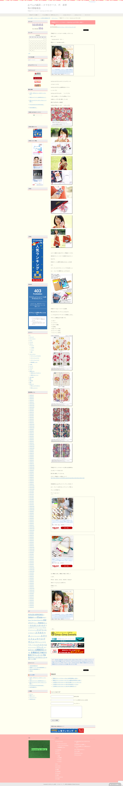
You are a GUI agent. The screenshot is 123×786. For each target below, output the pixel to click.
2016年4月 (32, 520)
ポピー (69, 662)
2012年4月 (32, 602)
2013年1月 (32, 586)
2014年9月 (32, 552)
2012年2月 (32, 605)
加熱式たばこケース (34, 375)
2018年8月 (32, 472)
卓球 (31, 352)
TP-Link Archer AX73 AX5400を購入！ (37, 104)
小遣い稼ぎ (32, 377)
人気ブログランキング (38, 75)
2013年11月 (32, 569)
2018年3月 (32, 480)
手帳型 (81, 662)
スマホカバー (31, 633)
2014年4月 (32, 561)
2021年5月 (32, 415)
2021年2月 (32, 420)
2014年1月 (32, 566)
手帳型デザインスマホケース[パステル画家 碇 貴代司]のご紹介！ (67, 680)
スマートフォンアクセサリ (36, 355)
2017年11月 (32, 487)
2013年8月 (32, 574)
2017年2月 (32, 502)
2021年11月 (32, 405)
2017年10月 (32, 489)
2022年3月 (32, 398)
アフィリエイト (33, 338)
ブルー (44, 647)
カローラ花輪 (58, 661)
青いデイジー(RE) (73, 664)
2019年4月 (32, 458)
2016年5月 (32, 518)
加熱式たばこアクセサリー (36, 372)
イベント (37, 627)
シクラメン (67, 661)
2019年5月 (32, 456)
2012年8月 (32, 595)
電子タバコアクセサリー (35, 385)
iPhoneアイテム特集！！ (34, 14)
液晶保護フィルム (34, 362)
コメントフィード (33, 697)
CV (43, 614)
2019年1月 (32, 463)
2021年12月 (32, 403)
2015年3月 (32, 542)
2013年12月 (32, 567)
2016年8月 (32, 513)
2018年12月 (32, 465)
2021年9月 (32, 408)
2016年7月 (32, 514)
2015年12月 (32, 526)
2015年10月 (32, 530)
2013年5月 (32, 579)
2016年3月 (32, 521)
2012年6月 (32, 598)
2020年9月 (32, 429)
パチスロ (31, 367)
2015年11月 (32, 528)
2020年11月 (32, 425)
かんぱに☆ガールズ (37, 625)
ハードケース (41, 645)
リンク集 (77, 751)
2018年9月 (32, 470)
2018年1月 (32, 484)
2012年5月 (32, 600)
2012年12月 (32, 588)
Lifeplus (31, 670)
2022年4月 (32, 396)
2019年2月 (32, 461)
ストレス (31, 342)
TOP (39, 18)
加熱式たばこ (32, 371)
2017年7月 (32, 494)
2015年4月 (32, 540)
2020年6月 (32, 434)
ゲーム (31, 340)
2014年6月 (32, 557)
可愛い (29, 652)
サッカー (32, 345)
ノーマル (33, 645)
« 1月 (29, 53)
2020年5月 (32, 436)
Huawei (35, 617)
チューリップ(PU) (59, 662)
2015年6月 (32, 537)
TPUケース (36, 623)
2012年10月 (32, 591)
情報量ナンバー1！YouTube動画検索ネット (38, 667)
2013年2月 (32, 584)
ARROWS (61, 659)
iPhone (77, 659)
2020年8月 (32, 431)
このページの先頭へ (115, 784)
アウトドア (32, 337)
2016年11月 (32, 508)
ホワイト (31, 650)
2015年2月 (32, 543)
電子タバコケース (34, 387)
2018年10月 (32, 468)
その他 (31, 364)
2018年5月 (32, 477)
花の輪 (66, 664)
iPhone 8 (35, 620)
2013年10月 (32, 571)
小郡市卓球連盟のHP (34, 665)
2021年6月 (32, 414)
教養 (30, 378)
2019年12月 (32, 444)
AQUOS (56, 659)
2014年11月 (32, 549)
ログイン (31, 694)
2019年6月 (32, 455)
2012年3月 (32, 603)
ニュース (31, 366)
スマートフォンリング (35, 360)
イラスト (90, 659)
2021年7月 (32, 412)
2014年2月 (32, 564)
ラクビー (32, 349)
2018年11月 (32, 467)
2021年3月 (32, 419)
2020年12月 (32, 424)
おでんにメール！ (78, 14)
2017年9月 (32, 490)
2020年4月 (32, 437)
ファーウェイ (33, 647)
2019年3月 (32, 460)
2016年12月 (32, 506)
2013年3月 (32, 583)
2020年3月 (32, 439)
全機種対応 (39, 650)
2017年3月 (32, 501)
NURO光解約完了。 (33, 107)
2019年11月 (32, 446)
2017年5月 (32, 497)
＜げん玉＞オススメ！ (67, 14)
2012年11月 (32, 590)
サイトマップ (87, 14)
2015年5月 (32, 538)
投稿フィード (32, 695)
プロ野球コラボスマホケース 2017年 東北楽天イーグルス (65, 684)
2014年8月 (32, 554)
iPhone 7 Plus (31, 620)
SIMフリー (81, 659)
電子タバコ (32, 384)
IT (57, 763)
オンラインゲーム (33, 630)
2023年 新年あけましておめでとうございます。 (38, 94)
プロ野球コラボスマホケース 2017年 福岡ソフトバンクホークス (67, 682)
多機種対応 (35, 652)
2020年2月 (32, 441)
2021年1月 (32, 422)
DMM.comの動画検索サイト (35, 669)
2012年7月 (32, 596)
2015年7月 (32, 535)
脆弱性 (34, 659)
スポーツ (31, 343)
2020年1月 (32, 443)
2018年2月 (32, 482)
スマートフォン (61, 27)
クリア (39, 630)
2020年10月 (32, 427)
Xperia (85, 659)
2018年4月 (32, 478)
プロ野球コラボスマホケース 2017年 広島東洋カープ (64, 686)
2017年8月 (32, 492)
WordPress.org (32, 699)
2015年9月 (32, 531)
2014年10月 (32, 550)
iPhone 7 (44, 617)
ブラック (39, 647)
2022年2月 (32, 400)
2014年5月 (32, 559)
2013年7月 (32, 576)
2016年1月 (32, 525)
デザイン (66, 662)
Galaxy (73, 659)
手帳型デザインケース (88, 662)
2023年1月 (32, 395)
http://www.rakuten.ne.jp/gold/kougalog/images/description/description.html (67, 478)
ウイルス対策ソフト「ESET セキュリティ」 (50, 14)
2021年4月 (32, 417)
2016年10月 (32, 509)
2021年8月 (32, 410)
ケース (63, 661)
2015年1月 (32, 545)
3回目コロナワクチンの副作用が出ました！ (38, 97)
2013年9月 (32, 573)
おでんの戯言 (32, 674)
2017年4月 (32, 499)
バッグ (31, 369)
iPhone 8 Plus (40, 620)
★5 (44, 623)
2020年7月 (32, 432)
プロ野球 (32, 347)
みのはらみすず (75, 662)
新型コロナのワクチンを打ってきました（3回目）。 (38, 101)
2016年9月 (32, 511)
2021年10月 (32, 407)
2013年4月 (32, 581)
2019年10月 (32, 448)
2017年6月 (32, 496)
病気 (30, 382)
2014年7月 (32, 555)
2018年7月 (32, 473)
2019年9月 (32, 449)
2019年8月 (32, 451)
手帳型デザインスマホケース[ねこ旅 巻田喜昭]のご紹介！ (65, 678)
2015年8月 (32, 533)
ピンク (29, 647)
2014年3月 (32, 562)
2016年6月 (32, 516)
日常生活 (31, 380)
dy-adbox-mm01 (67, 659)
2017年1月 (32, 504)
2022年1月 (32, 402)
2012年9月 (32, 593)
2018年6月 (32, 475)
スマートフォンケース (70, 27)
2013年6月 (32, 578)
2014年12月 (32, 547)
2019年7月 (32, 453)
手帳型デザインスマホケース (58, 664)
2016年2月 (32, 523)
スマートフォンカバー (35, 636)
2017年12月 (32, 485)
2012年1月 (32, 607)
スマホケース (85, 661)
